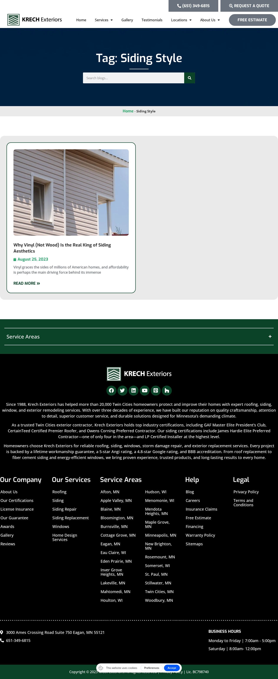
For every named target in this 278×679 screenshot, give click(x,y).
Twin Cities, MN (159, 591)
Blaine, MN (111, 509)
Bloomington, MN (117, 517)
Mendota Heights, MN (156, 511)
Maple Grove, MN (157, 524)
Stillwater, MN (158, 582)
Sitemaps (194, 543)
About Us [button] (207, 20)
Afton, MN (110, 491)
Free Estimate (198, 517)
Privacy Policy (246, 491)
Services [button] (101, 20)
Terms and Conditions (243, 502)
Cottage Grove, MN (118, 535)
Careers (193, 500)
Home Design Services (64, 537)
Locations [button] (179, 20)
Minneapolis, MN (160, 535)
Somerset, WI (157, 565)
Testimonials (152, 20)
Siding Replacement (70, 517)
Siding (58, 500)
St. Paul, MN (156, 574)
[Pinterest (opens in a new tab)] (156, 391)
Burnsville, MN (114, 526)
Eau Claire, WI (113, 552)
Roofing (59, 491)
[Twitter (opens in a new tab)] (122, 391)
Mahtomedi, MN (116, 591)
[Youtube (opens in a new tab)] (145, 391)
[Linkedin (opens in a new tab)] (134, 391)
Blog (190, 491)
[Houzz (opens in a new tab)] (167, 391)
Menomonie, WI (159, 500)
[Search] (189, 77)
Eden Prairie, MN (116, 561)
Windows (60, 526)
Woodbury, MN (159, 600)
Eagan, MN (110, 543)
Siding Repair (64, 509)
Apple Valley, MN (116, 500)
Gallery (127, 20)
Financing (194, 526)
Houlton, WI (111, 600)
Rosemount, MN (160, 556)
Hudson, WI (155, 491)
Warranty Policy (200, 535)
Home (81, 20)
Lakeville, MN (113, 582)
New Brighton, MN (158, 546)
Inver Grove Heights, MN (112, 572)
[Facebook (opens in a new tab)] (111, 391)
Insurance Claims (201, 509)
